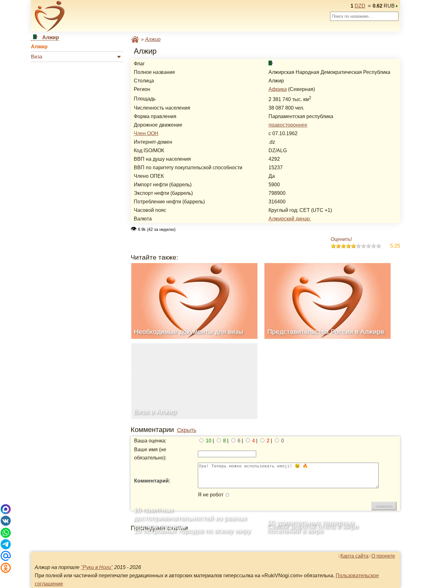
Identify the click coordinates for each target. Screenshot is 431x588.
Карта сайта (354, 556)
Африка (278, 89)
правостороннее (288, 125)
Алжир (39, 46)
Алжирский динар (290, 218)
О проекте (383, 556)
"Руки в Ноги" (97, 567)
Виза (36, 56)
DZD (360, 6)
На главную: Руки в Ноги (135, 39)
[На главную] (50, 16)
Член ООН (146, 133)
